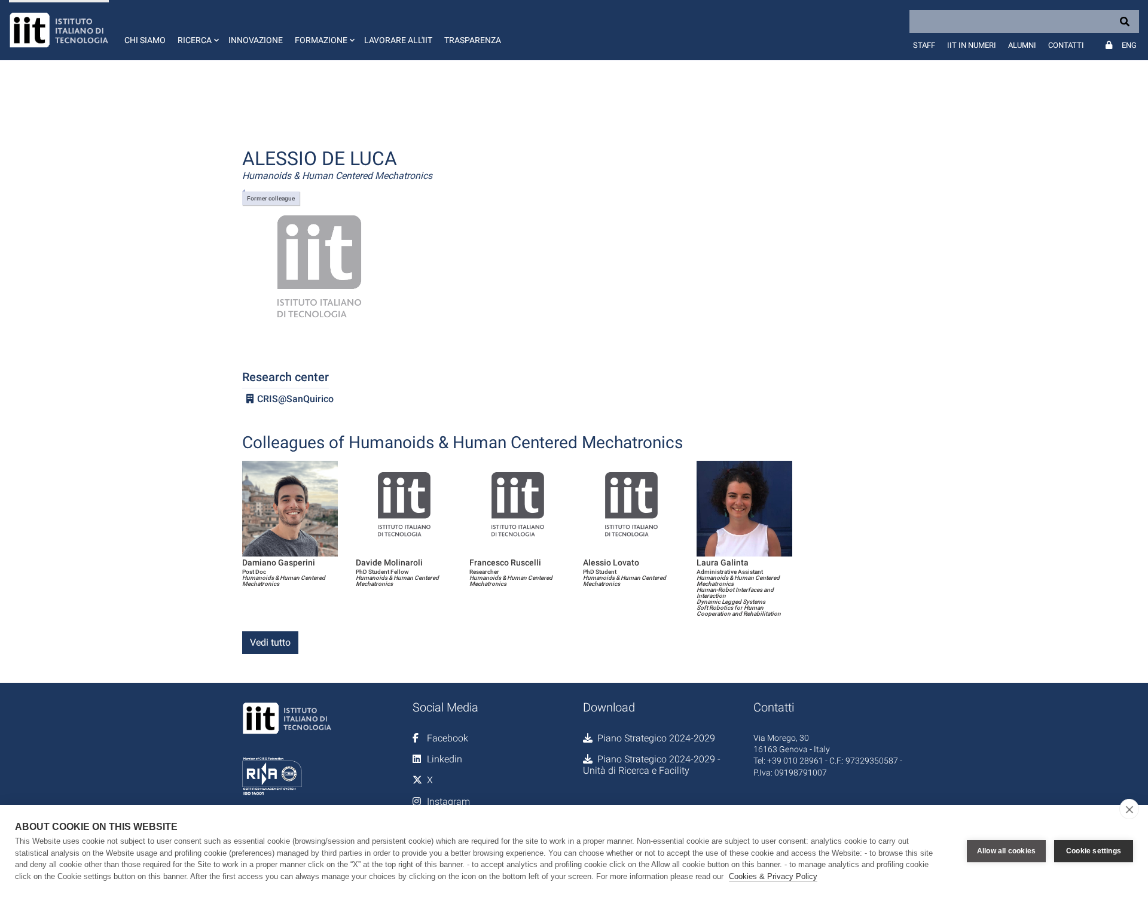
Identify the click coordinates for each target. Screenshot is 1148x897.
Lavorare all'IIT (398, 40)
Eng (1129, 45)
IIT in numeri (971, 45)
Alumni (1022, 45)
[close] (1129, 809)
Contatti (1066, 45)
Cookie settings (1093, 851)
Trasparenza (472, 40)
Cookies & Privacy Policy (773, 876)
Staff (924, 45)
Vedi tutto (270, 642)
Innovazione (255, 40)
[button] (197, 30)
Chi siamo (145, 40)
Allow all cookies (1006, 851)
